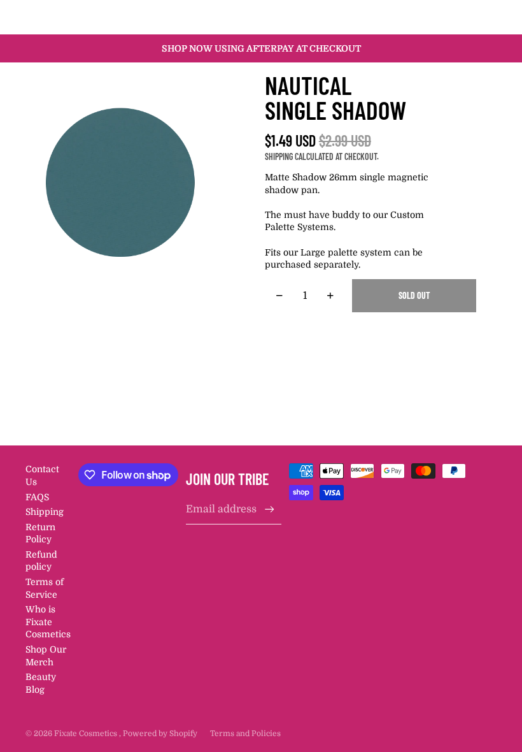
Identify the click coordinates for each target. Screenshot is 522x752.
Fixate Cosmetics (86, 733)
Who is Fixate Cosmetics (48, 621)
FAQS (37, 497)
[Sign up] (269, 509)
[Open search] (428, 17)
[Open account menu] (455, 17)
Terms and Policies (245, 733)
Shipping (44, 512)
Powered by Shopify (160, 733)
